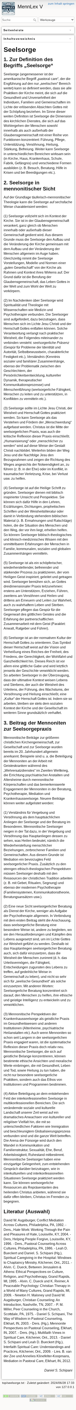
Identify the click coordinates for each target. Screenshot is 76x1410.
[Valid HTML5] (46, 1395)
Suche (35, 19)
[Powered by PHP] (29, 1395)
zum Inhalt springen (61, 3)
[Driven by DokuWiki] (38, 1399)
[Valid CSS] (64, 1395)
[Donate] (11, 1395)
